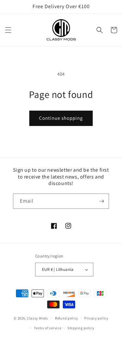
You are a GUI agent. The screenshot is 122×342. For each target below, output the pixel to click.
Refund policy (66, 318)
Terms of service (47, 328)
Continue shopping (61, 118)
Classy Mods (37, 318)
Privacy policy (96, 318)
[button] (8, 30)
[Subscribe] (101, 201)
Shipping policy (80, 328)
